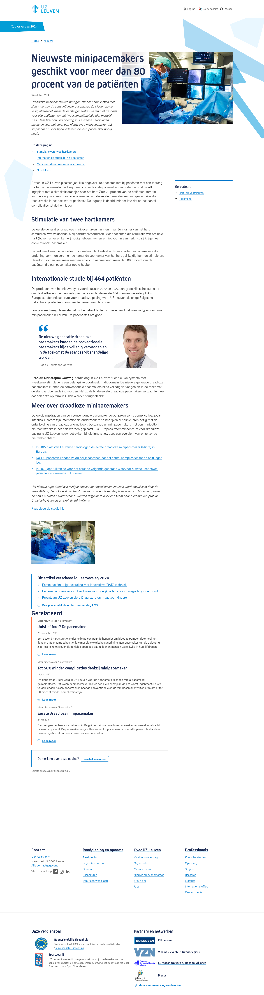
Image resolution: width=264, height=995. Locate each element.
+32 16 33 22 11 (40, 857)
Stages (189, 869)
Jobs (136, 886)
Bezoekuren (90, 875)
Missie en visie (143, 869)
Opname (88, 869)
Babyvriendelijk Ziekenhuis (69, 948)
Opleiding (191, 863)
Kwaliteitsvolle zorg (146, 857)
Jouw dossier (210, 9)
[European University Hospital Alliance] (144, 963)
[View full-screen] (90, 526)
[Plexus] (144, 976)
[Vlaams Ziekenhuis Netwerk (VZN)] (144, 952)
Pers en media (193, 892)
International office (196, 886)
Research (190, 875)
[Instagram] (61, 871)
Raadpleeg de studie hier (48, 508)
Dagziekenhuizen (93, 863)
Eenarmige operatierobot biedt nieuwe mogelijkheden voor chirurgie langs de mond (100, 591)
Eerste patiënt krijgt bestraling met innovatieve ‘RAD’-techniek (84, 584)
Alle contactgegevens (44, 865)
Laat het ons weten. (95, 759)
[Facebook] (55, 871)
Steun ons (140, 881)
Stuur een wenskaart (95, 881)
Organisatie (141, 863)
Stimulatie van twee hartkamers (57, 151)
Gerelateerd (44, 170)
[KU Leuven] (144, 940)
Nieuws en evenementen (149, 875)
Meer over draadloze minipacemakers (61, 164)
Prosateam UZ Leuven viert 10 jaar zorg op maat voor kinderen (85, 597)
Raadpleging (90, 857)
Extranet (190, 881)
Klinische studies (195, 857)
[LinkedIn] (68, 871)
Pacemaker (185, 198)
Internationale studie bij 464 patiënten (60, 157)
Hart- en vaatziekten (191, 193)
